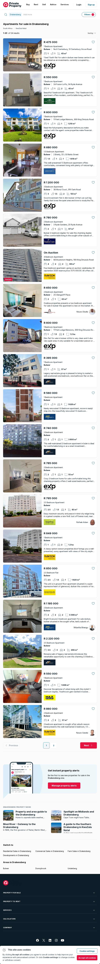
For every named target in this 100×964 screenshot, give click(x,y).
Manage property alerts (64, 785)
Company (7, 928)
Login (78, 5)
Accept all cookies (87, 958)
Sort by (90, 33)
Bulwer (6, 868)
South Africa (7, 28)
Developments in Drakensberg (16, 855)
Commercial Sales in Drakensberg (49, 851)
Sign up (91, 5)
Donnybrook (40, 868)
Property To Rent (11, 901)
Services (7, 910)
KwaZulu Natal (21, 28)
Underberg (72, 868)
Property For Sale (12, 893)
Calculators (9, 919)
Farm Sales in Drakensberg (79, 851)
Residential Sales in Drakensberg (17, 851)
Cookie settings (87, 951)
